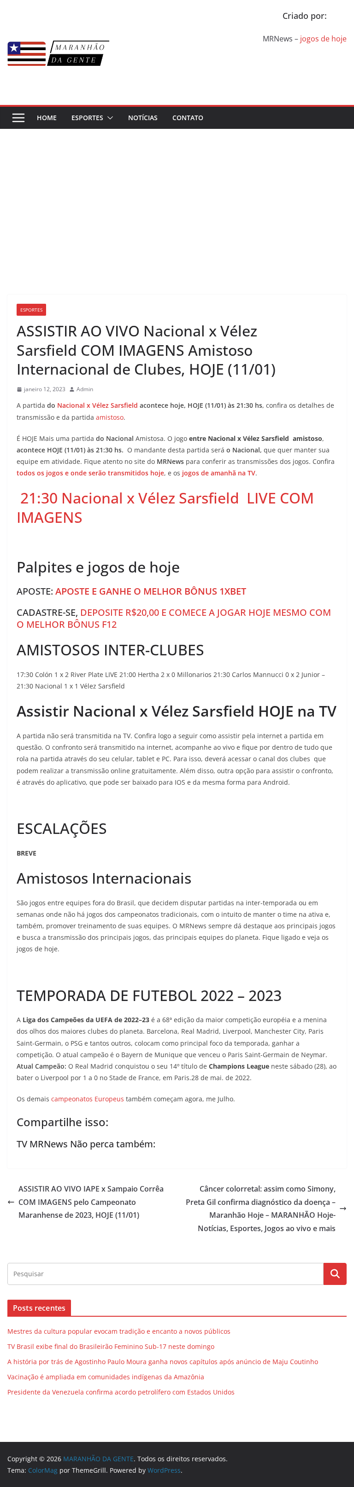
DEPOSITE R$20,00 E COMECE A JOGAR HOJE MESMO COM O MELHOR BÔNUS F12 (174, 618)
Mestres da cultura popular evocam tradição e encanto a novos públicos (118, 1331)
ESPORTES (87, 117)
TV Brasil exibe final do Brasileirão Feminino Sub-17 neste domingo (110, 1346)
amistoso (110, 417)
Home (47, 117)
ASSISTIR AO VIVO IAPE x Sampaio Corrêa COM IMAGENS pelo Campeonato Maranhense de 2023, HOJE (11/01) (91, 1202)
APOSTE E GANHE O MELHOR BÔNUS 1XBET (150, 591)
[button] (108, 117)
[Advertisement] (177, 197)
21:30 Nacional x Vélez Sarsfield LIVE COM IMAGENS (165, 507)
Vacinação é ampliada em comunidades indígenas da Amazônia (105, 1376)
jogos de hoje (323, 39)
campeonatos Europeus (87, 1098)
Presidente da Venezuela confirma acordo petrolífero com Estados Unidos (121, 1392)
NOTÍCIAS (143, 117)
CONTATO (187, 117)
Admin (85, 389)
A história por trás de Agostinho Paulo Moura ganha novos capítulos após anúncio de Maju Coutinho (162, 1361)
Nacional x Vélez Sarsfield (97, 405)
